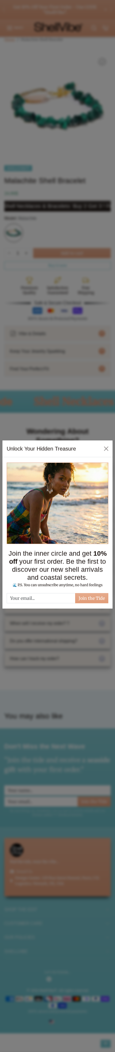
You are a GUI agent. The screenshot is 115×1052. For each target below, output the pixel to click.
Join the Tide (92, 599)
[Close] (106, 450)
